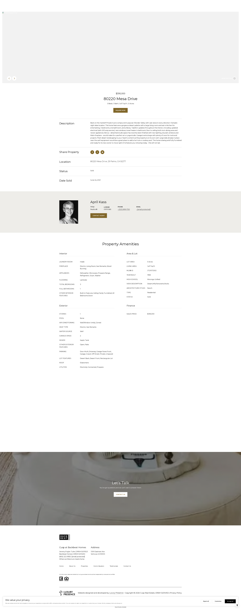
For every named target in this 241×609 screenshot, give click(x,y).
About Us (72, 566)
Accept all (230, 601)
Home (61, 566)
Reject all (206, 601)
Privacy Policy (176, 593)
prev (9, 78)
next (14, 78)
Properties (84, 566)
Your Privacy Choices (120, 607)
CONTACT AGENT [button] (99, 215)
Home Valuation (98, 566)
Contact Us (127, 566)
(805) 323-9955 (65, 556)
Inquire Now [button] (120, 110)
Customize (218, 601)
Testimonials (114, 566)
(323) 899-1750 (124, 209)
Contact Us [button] (120, 494)
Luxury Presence (116, 593)
